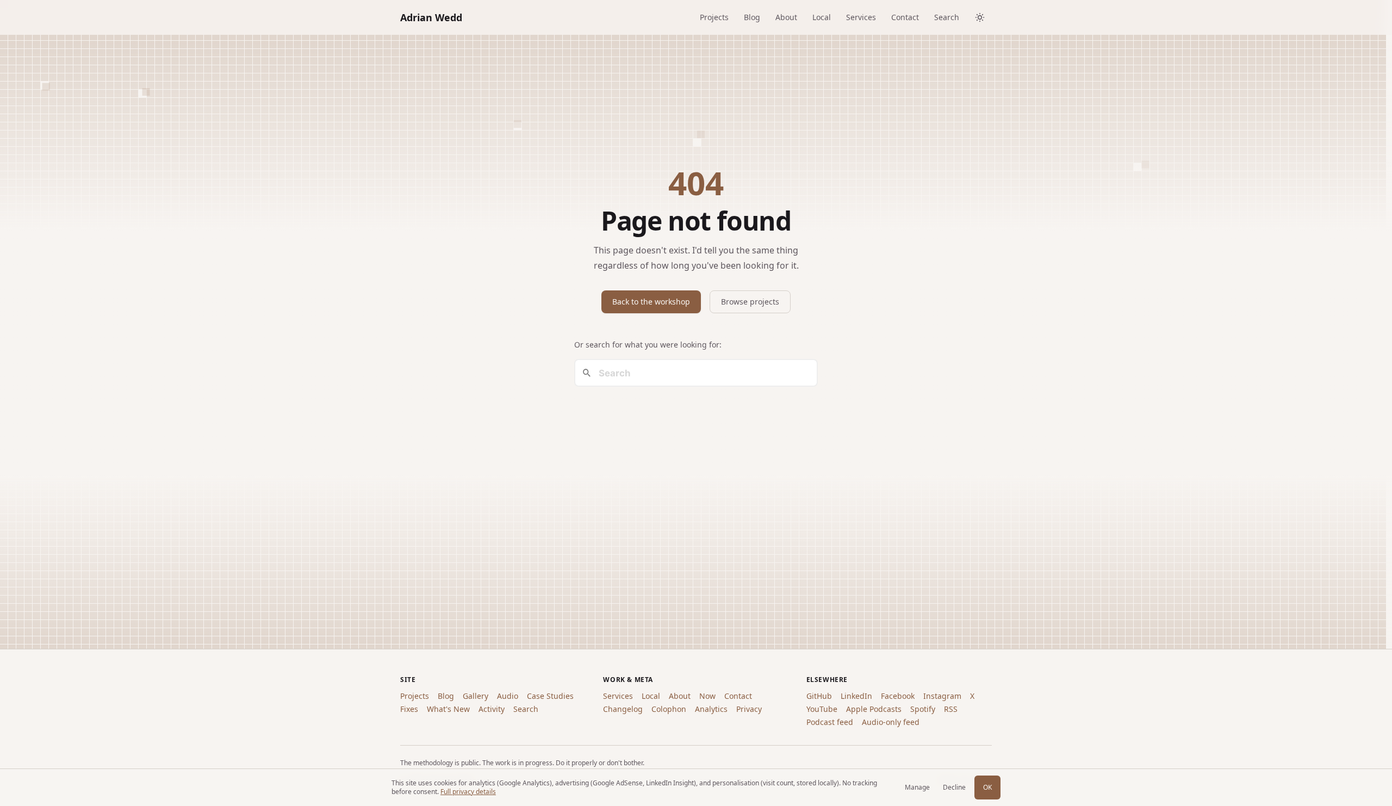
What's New (448, 709)
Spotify (922, 709)
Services (861, 17)
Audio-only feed (890, 722)
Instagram (942, 696)
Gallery (475, 696)
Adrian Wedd (431, 17)
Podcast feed (829, 722)
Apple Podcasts (874, 709)
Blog (752, 17)
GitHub (819, 696)
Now (707, 696)
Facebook (898, 696)
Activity (491, 709)
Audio (507, 696)
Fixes (409, 709)
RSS (951, 709)
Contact (905, 17)
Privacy (749, 709)
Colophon (668, 709)
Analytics (711, 709)
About (786, 17)
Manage (917, 787)
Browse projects (750, 301)
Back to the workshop (651, 301)
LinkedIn (856, 696)
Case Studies (550, 696)
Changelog (623, 709)
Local (821, 17)
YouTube (821, 709)
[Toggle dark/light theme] (980, 17)
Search (946, 17)
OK (987, 787)
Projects (714, 17)
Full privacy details (468, 791)
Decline (954, 787)
